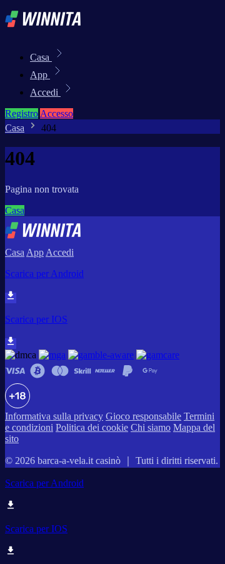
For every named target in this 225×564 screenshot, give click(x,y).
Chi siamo (151, 427)
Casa (41, 57)
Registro (21, 113)
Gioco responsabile (143, 416)
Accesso (56, 113)
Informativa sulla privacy (54, 416)
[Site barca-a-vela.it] (47, 29)
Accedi (45, 92)
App (40, 74)
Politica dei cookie (92, 427)
